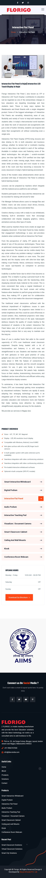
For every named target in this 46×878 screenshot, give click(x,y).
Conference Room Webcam (16, 557)
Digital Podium (10, 490)
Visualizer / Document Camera (17, 523)
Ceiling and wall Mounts (10, 824)
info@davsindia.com (11, 752)
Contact (4, 783)
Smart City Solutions (9, 853)
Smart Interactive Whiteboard (17, 482)
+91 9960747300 (10, 748)
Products (5, 775)
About (4, 771)
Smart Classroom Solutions (12, 845)
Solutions (5, 779)
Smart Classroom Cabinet (15, 532)
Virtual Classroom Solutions (12, 849)
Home (13, 32)
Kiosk (6, 548)
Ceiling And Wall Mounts (15, 540)
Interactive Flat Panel (13, 498)
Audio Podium (10, 507)
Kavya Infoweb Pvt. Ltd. (28, 872)
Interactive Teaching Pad (15, 515)
